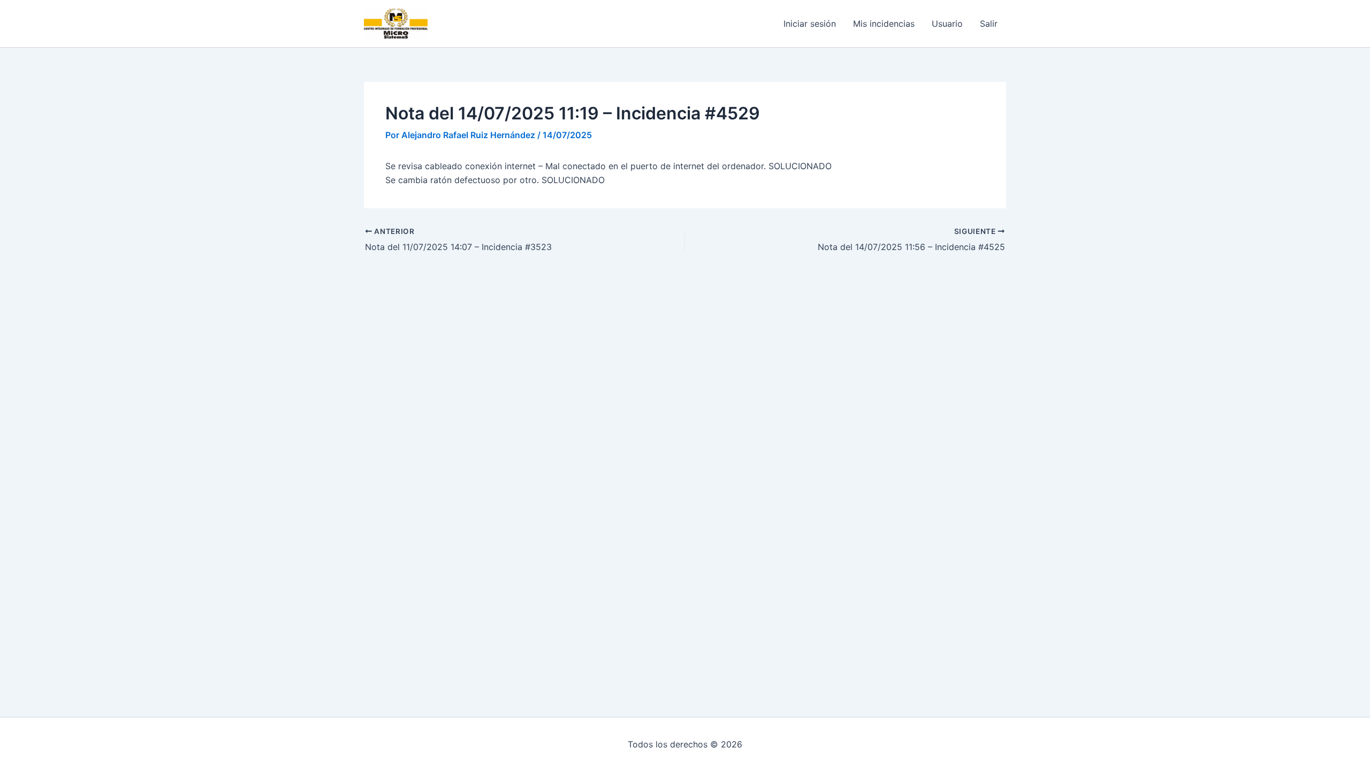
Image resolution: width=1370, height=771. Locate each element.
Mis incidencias (884, 23)
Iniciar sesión (809, 23)
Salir (989, 23)
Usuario (947, 23)
